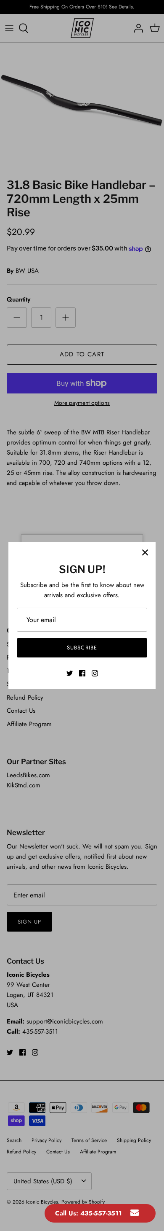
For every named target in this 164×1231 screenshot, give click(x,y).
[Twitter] (69, 673)
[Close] (145, 552)
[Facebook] (82, 673)
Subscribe (82, 648)
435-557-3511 (101, 1213)
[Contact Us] (134, 1213)
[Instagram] (95, 673)
